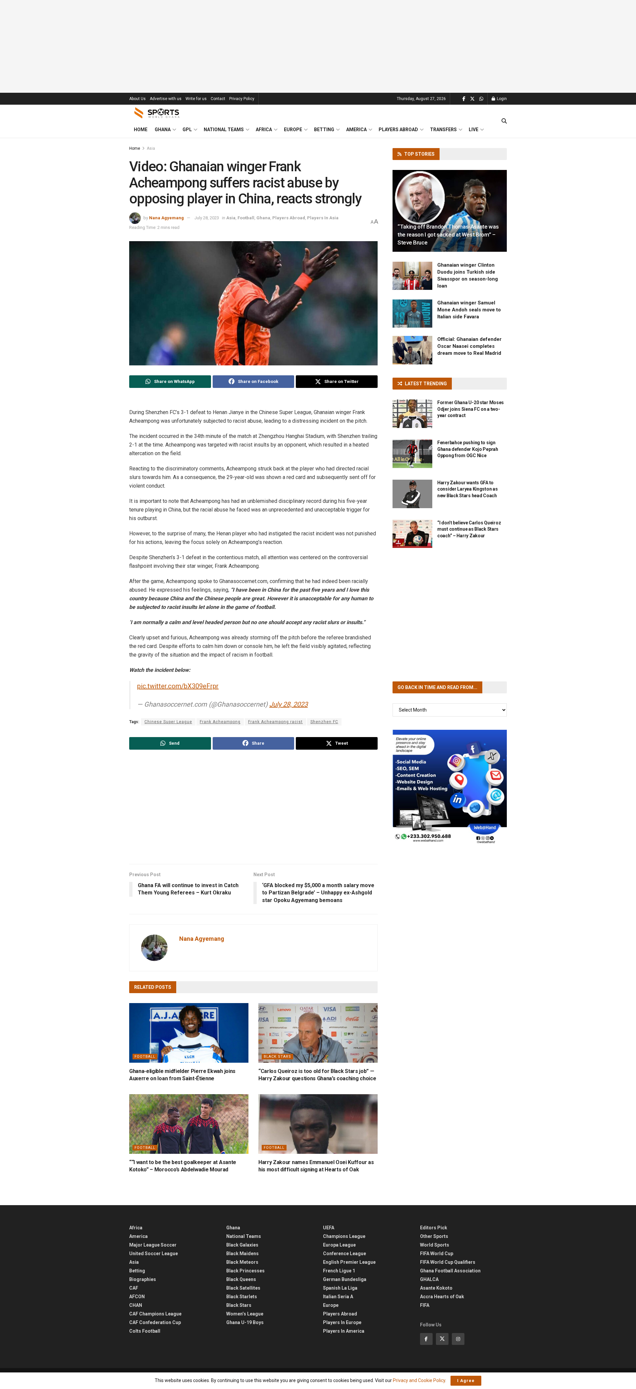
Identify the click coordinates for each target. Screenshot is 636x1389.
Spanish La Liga (340, 1288)
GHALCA (429, 1279)
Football (246, 217)
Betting (324, 129)
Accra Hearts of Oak (442, 1296)
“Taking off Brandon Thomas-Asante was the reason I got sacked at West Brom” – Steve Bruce (448, 234)
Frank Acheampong (220, 722)
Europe (293, 129)
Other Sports (434, 1236)
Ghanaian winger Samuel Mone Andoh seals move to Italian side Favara (469, 310)
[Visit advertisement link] (450, 787)
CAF (133, 1288)
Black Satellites (243, 1288)
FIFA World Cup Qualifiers (447, 1262)
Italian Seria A (338, 1296)
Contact (218, 98)
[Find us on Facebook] (463, 99)
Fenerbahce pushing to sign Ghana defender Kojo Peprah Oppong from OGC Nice (467, 449)
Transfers (443, 129)
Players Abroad (398, 129)
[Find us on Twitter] (472, 99)
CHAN (135, 1305)
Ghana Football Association (450, 1270)
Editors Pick (433, 1227)
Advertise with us (166, 98)
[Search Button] (504, 121)
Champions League (344, 1236)
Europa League (339, 1245)
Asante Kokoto (436, 1288)
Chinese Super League (168, 722)
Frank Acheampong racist (275, 722)
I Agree (466, 1380)
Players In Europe (342, 1322)
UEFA (328, 1227)
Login (501, 98)
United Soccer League (153, 1253)
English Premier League (349, 1262)
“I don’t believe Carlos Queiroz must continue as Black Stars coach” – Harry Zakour (469, 529)
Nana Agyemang (166, 217)
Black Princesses (245, 1270)
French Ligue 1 (339, 1270)
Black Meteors (242, 1262)
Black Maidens (242, 1253)
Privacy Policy (241, 98)
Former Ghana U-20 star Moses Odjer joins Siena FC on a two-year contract (470, 409)
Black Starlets (241, 1296)
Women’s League (244, 1313)
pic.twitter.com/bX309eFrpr (178, 686)
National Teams (224, 129)
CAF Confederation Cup (155, 1322)
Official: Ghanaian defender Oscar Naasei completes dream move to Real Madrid (469, 346)
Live (473, 129)
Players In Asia (323, 217)
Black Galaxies (242, 1245)
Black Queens (241, 1279)
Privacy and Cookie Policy (419, 1380)
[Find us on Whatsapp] (481, 99)
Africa (264, 129)
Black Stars (277, 1056)
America (356, 129)
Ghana (163, 129)
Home (140, 129)
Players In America (343, 1331)
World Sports (434, 1245)
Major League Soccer (153, 1245)
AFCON (137, 1296)
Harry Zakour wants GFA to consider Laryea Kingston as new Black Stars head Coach (467, 489)
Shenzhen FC (324, 722)
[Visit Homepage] (157, 113)
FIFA (424, 1305)
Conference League (344, 1253)
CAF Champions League (155, 1313)
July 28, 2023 (206, 217)
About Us (137, 98)
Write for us (196, 98)
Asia (151, 148)
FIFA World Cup (436, 1253)
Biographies (142, 1279)
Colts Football (144, 1331)
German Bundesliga (344, 1279)
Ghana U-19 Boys (245, 1322)
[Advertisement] (318, 46)
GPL (187, 129)
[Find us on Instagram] (458, 1339)
